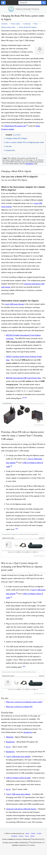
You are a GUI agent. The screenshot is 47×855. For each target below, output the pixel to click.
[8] (17, 593)
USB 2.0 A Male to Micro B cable (18, 778)
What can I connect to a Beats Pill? (19, 707)
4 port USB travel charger (14, 304)
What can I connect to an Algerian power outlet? (24, 702)
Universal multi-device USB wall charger (21, 809)
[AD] (25, 397)
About (27, 833)
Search (32, 836)
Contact (33, 833)
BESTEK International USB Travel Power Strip (23, 378)
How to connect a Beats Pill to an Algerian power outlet (25, 142)
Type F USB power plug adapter (18, 794)
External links (10, 150)
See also (9, 146)
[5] (17, 462)
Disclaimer (14, 836)
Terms (27, 836)
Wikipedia (9, 737)
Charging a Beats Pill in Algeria (16, 138)
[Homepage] (3, 2)
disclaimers (30, 164)
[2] (27, 125)
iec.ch (8, 747)
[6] (11, 466)
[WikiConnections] (23, 9)
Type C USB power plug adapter (18, 756)
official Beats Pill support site (15, 126)
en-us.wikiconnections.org (16, 833)
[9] (23, 397)
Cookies (39, 833)
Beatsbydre (10, 742)
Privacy (21, 836)
